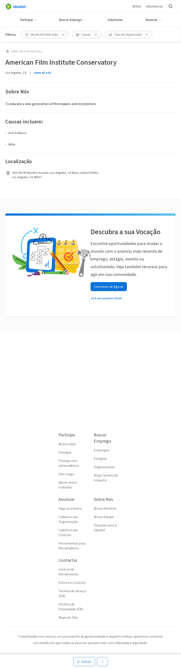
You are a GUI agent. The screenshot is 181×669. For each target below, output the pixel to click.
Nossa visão (67, 444)
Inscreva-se (154, 6)
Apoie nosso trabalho (67, 485)
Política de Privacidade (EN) (70, 607)
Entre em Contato (72, 582)
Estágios (100, 458)
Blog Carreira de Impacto (106, 478)
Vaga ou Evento (70, 508)
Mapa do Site (68, 617)
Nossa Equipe (104, 516)
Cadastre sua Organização (68, 519)
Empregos (101, 450)
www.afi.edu (42, 72)
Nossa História (105, 508)
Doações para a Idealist (105, 528)
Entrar (136, 6)
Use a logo (66, 474)
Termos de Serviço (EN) (72, 593)
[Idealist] (15, 6)
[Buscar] (170, 6)
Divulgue (65, 452)
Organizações (104, 467)
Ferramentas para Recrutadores (72, 546)
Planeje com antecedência (68, 463)
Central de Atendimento (68, 572)
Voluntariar (115, 20)
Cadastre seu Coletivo (68, 532)
